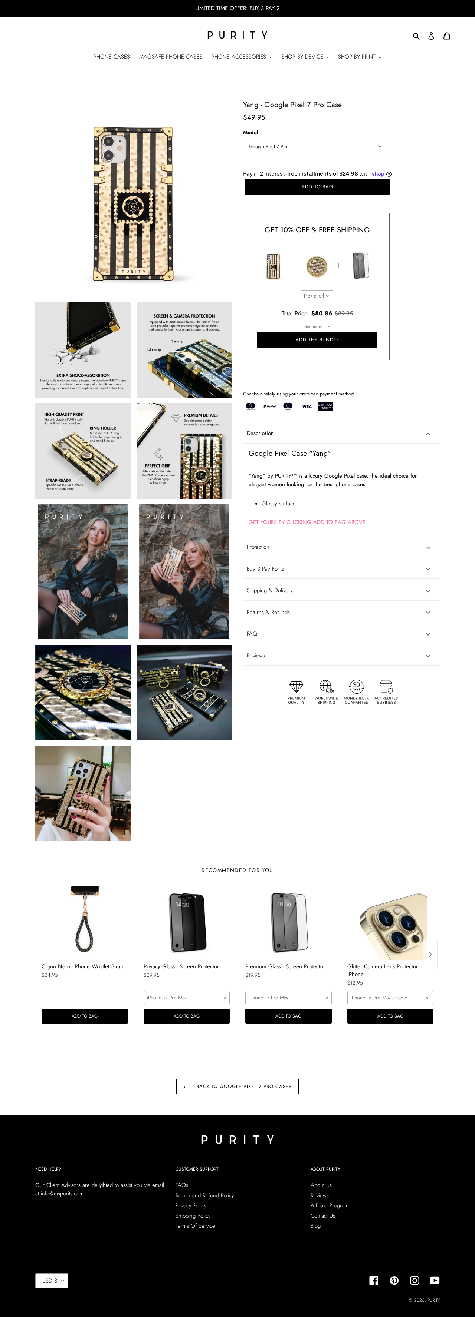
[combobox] (316, 146)
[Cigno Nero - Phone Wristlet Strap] (85, 923)
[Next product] (430, 954)
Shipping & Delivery (270, 590)
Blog (316, 1226)
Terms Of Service (195, 1226)
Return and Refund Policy (205, 1195)
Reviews (320, 1195)
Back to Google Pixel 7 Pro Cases (243, 1086)
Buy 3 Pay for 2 (265, 569)
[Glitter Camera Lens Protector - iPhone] (390, 923)
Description (260, 433)
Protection (258, 547)
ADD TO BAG (85, 1016)
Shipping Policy (193, 1216)
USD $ (50, 1281)
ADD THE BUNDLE (317, 339)
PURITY (434, 1300)
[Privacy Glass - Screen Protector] (187, 923)
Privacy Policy (191, 1205)
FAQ (252, 634)
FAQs (182, 1185)
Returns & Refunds (268, 612)
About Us (321, 1185)
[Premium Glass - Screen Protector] (288, 923)
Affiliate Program (329, 1205)
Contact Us (323, 1216)
